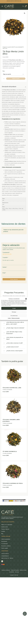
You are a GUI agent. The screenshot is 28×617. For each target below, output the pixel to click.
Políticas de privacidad (15, 318)
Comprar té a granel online (8, 47)
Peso (4, 71)
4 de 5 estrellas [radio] (9, 254)
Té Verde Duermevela (10, 451)
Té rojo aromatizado (18, 47)
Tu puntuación (6, 252)
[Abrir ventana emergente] (2, 6)
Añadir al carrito (15, 78)
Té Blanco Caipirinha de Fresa (13, 483)
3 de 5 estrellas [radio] (7, 254)
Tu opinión (5, 257)
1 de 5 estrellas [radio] (3, 254)
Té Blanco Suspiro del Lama (12, 387)
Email (4, 272)
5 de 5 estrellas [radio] (10, 254)
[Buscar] (23, 6)
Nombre (5, 267)
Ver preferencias (14, 315)
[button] (26, 298)
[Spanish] (4, 564)
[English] (2, 564)
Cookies (9, 318)
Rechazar (14, 312)
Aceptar (14, 308)
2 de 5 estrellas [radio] (5, 254)
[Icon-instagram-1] (2, 561)
